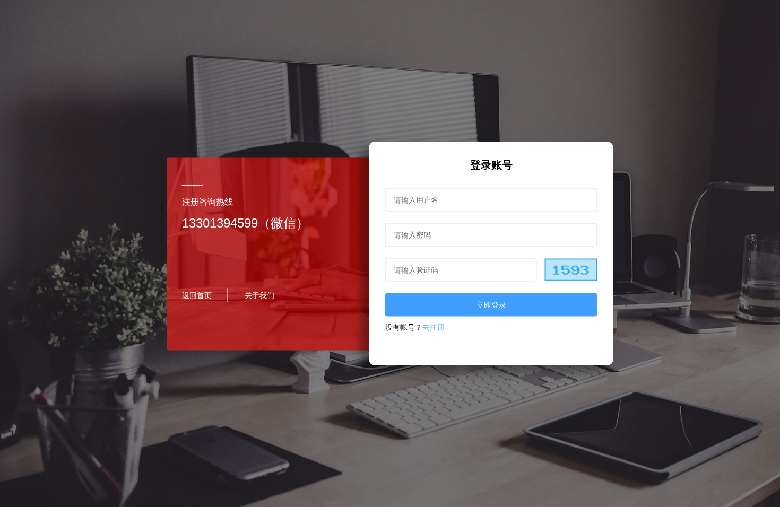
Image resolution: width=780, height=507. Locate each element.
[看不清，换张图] (570, 270)
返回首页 (197, 295)
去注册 (433, 327)
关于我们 (259, 295)
